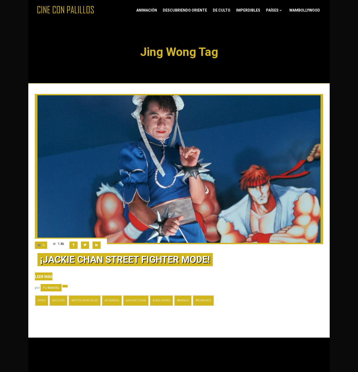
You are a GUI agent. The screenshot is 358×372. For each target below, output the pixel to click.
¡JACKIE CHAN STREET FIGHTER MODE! (125, 259)
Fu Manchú (51, 288)
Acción (59, 300)
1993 (42, 300)
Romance (204, 300)
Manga (183, 300)
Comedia (112, 300)
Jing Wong (162, 300)
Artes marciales (85, 300)
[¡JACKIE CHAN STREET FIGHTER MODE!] (179, 169)
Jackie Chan (136, 300)
